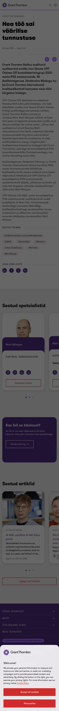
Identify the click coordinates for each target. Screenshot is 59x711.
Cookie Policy (23, 683)
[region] (29, 678)
